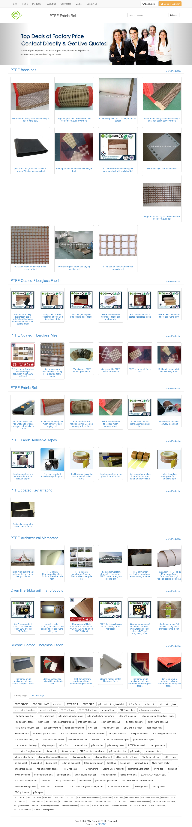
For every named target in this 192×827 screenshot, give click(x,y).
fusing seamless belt (65, 780)
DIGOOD (102, 823)
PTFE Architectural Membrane (34, 537)
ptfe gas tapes (48, 745)
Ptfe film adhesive (96, 733)
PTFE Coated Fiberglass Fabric (35, 280)
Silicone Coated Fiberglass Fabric (36, 644)
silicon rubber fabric (24, 756)
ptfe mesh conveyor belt (26, 780)
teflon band (60, 786)
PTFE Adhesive (70, 768)
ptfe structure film (117, 751)
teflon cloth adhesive (110, 721)
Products (36, 3)
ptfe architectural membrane (100, 715)
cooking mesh (158, 786)
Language (150, 3)
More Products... (174, 70)
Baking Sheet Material (113, 768)
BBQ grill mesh (22, 792)
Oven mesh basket (161, 762)
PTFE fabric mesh (136, 745)
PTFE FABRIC (21, 704)
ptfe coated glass (168, 704)
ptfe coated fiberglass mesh (28, 751)
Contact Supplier (171, 3)
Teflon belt (45, 786)
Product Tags (38, 695)
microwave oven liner (149, 710)
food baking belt (108, 774)
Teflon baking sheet (70, 762)
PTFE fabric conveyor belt (27, 727)
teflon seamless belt (77, 739)
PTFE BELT (72, 704)
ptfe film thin (97, 745)
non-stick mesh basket (47, 768)
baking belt (36, 762)
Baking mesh (141, 786)
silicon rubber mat (103, 756)
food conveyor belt (110, 727)
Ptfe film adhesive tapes (72, 733)
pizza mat (46, 780)
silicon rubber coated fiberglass (52, 756)
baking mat (51, 762)
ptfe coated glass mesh (106, 780)
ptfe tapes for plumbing (26, 745)
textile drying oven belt (85, 774)
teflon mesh (51, 751)
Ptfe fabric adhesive (134, 721)
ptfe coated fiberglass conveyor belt (87, 786)
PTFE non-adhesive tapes (116, 739)
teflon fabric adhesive (158, 721)
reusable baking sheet (25, 786)
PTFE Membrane (90, 768)
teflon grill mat (108, 710)
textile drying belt (128, 774)
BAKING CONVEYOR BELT (154, 774)
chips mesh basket (23, 768)
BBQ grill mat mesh (133, 727)
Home (25, 3)
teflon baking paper (93, 762)
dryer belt (92, 727)
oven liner (58, 704)
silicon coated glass (81, 756)
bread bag (125, 762)
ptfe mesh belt (63, 774)
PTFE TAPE (88, 704)
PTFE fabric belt (23, 69)
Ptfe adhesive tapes (24, 721)
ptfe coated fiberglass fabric (111, 704)
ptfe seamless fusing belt (26, 739)
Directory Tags (20, 695)
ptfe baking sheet (115, 745)
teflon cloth (150, 704)
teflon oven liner (153, 751)
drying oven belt (22, 774)
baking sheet (21, 762)
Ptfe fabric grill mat (150, 756)
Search (175, 15)
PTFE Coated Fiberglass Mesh (34, 335)
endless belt (85, 780)
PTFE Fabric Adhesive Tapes (33, 439)
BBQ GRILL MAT (41, 704)
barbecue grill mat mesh (44, 733)
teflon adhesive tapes (64, 721)
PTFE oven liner (127, 710)
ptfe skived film (80, 745)
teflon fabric (134, 704)
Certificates (65, 3)
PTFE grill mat (67, 710)
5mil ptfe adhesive (139, 733)
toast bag (111, 762)
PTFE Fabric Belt (24, 387)
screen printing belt (43, 774)
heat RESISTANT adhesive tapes (137, 780)
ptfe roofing (135, 751)
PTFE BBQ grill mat (88, 710)
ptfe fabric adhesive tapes (70, 715)
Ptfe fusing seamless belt (164, 733)
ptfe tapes (38, 792)
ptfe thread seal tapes (143, 739)
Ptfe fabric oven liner (24, 715)
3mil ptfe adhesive (117, 733)
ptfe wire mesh (68, 751)
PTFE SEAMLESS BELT (119, 786)
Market (79, 3)
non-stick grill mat (48, 710)
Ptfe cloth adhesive (87, 721)
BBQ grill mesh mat (128, 715)
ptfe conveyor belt (52, 727)
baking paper (170, 756)
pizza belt (172, 768)
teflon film (63, 745)
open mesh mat (154, 727)
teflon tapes (43, 721)
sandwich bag (141, 762)
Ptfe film (95, 739)
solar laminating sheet (138, 768)
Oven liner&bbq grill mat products (36, 590)
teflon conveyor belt (74, 727)
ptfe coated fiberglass (25, 710)
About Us (51, 3)
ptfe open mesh (157, 745)
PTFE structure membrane (92, 751)
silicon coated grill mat (126, 756)
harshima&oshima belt (53, 739)
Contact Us (92, 3)
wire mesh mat (22, 733)
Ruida (14, 4)
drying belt (158, 768)
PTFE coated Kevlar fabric (31, 490)
